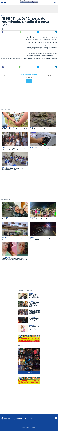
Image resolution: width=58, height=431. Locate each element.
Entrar (29, 81)
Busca (53, 2)
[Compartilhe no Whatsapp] (20, 32)
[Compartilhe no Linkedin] (56, 32)
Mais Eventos (29, 372)
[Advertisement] (12, 45)
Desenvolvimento (25, 427)
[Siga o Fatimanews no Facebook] (56, 418)
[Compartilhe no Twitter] (38, 32)
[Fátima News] (29, 2)
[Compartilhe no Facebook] (2, 32)
